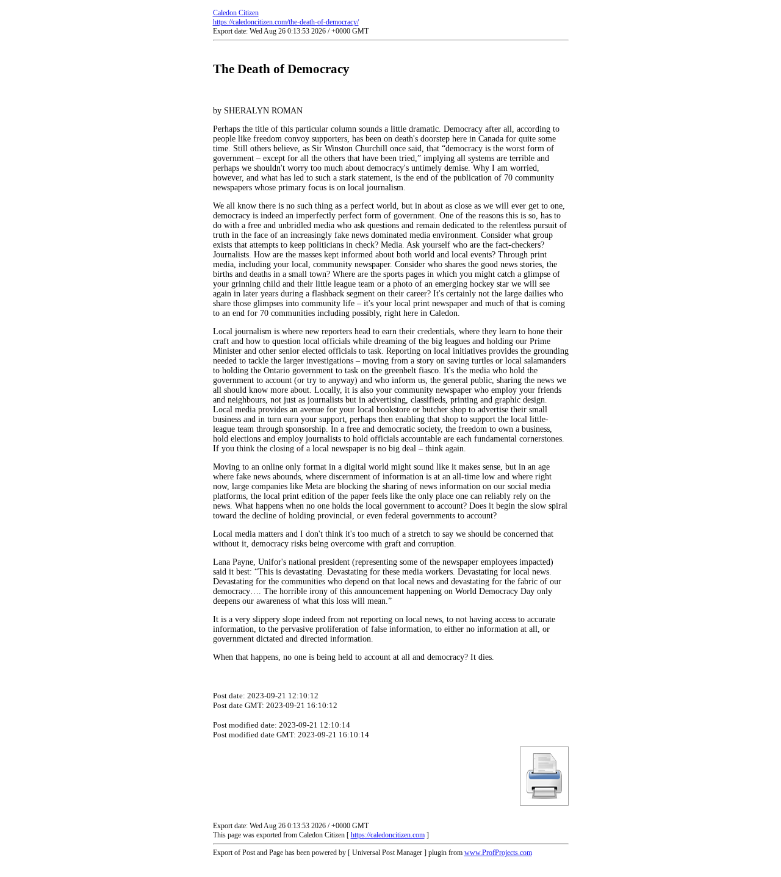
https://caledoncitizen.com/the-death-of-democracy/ (286, 22)
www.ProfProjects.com (498, 852)
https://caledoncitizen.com (388, 835)
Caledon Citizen (236, 13)
